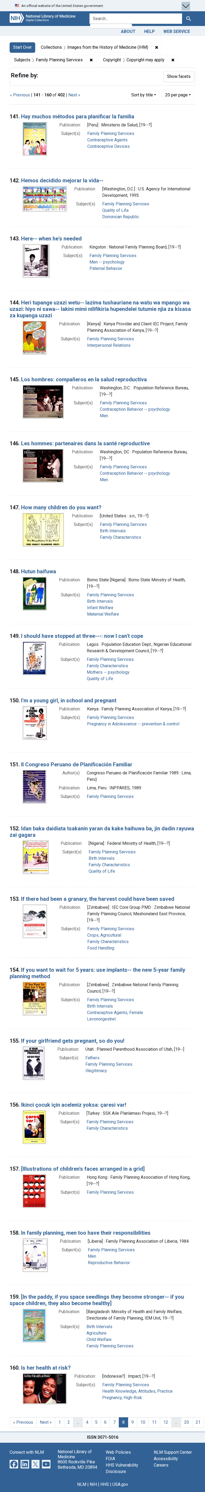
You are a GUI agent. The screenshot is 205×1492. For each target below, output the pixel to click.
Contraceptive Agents (107, 139)
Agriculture (96, 1333)
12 (165, 1422)
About (128, 31)
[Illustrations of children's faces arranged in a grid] (83, 1169)
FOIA (110, 1458)
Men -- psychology (107, 262)
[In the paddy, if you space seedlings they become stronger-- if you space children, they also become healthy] (97, 1300)
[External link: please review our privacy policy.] (14, 1463)
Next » (74, 94)
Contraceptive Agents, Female (115, 1012)
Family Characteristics (120, 537)
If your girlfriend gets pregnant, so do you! (72, 1041)
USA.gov (120, 1484)
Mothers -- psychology (108, 672)
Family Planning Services (110, 133)
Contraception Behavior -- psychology (135, 409)
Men (104, 415)
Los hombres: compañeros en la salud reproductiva (84, 379)
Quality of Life (115, 210)
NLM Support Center (173, 1452)
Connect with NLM (27, 1452)
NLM (81, 1484)
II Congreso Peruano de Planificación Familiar (76, 764)
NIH (93, 1484)
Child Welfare (99, 1339)
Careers (161, 1465)
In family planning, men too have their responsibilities (86, 1233)
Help (149, 31)
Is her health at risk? (46, 1368)
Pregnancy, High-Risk (122, 1397)
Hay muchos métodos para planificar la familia (77, 116)
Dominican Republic (120, 216)
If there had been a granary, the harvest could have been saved (97, 899)
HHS (104, 1484)
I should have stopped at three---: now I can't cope (82, 636)
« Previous (20, 94)
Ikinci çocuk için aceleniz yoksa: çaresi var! (73, 1105)
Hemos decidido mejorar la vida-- (62, 180)
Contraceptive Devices (108, 146)
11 (154, 1422)
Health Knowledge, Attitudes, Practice (137, 1391)
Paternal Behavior (105, 268)
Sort (142, 94)
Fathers (92, 1057)
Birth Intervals (113, 530)
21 (198, 1422)
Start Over (22, 47)
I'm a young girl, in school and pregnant (68, 700)
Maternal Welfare (103, 614)
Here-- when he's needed (51, 238)
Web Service (176, 31)
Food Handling (100, 948)
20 (176, 94)
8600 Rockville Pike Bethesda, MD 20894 (77, 1464)
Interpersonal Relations (109, 345)
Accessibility (166, 1458)
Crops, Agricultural (104, 935)
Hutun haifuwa (38, 571)
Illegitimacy (96, 1070)
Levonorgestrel (101, 1019)
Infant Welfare (100, 607)
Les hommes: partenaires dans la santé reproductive (85, 443)
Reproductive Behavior (109, 1262)
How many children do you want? (61, 507)
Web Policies (118, 1452)
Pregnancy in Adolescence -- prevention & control (133, 723)
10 (142, 1422)
